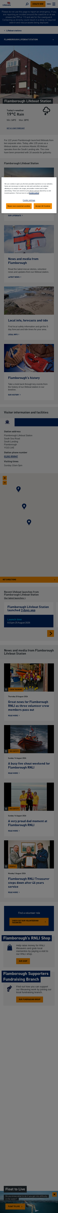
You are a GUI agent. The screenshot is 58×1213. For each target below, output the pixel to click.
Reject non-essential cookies (19, 206)
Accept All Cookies (42, 206)
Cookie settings (29, 200)
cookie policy (34, 193)
